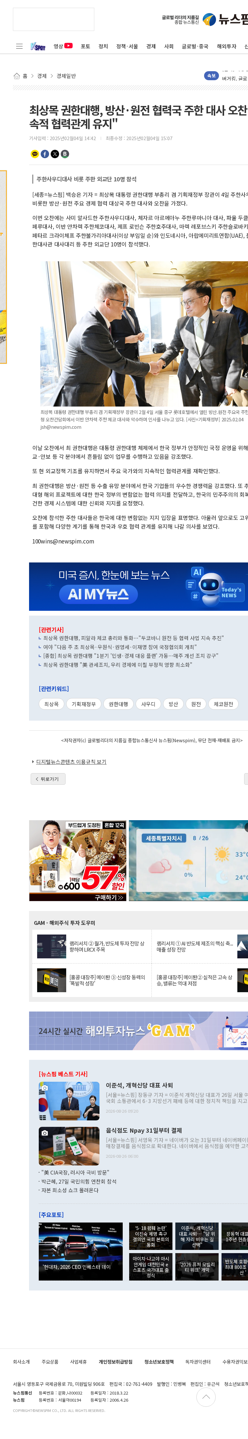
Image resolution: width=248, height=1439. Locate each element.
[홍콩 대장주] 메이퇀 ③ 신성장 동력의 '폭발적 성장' (107, 980)
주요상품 (50, 1361)
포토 (85, 46)
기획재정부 (84, 704)
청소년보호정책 (159, 1361)
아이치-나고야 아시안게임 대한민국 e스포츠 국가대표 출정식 (151, 1267)
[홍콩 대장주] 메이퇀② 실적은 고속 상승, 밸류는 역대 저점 (194, 980)
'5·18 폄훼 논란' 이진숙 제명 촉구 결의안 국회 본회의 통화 (151, 1236)
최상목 (51, 704)
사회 (169, 46)
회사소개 (21, 1361)
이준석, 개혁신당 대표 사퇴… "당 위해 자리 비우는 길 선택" (197, 1236)
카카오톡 (35, 154)
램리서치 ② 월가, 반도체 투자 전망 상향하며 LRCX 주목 (106, 946)
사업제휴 (78, 1361)
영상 (58, 46)
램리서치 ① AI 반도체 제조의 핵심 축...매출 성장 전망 (195, 946)
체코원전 (223, 704)
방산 (173, 704)
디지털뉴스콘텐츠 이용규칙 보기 (71, 761)
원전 (196, 704)
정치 (103, 46)
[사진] (69, 1100)
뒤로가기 (50, 779)
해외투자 (226, 46)
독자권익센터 (198, 1361)
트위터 (55, 154)
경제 (151, 46)
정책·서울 (127, 46)
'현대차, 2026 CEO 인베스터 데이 (77, 1267)
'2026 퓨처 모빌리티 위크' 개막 (197, 1267)
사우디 (148, 704)
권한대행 (118, 704)
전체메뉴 (19, 46)
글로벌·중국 (195, 46)
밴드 (65, 154)
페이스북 (45, 154)
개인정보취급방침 (115, 1361)
